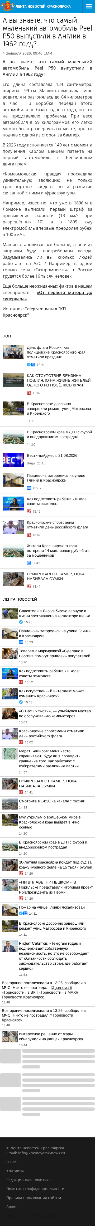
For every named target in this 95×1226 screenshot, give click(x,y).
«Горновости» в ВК (19, 992)
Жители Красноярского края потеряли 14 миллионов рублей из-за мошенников (58, 550)
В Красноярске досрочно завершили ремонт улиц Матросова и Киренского (59, 408)
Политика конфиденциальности (35, 1188)
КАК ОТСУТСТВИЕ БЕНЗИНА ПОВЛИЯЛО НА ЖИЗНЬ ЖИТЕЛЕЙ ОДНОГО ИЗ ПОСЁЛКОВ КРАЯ (59, 380)
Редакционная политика (28, 1179)
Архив (11, 1206)
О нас (11, 1161)
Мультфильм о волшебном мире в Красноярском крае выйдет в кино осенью (50, 822)
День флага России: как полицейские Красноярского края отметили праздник (56, 352)
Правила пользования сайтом (33, 1197)
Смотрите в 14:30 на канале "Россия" (52, 801)
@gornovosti (61, 987)
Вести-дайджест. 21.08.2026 (52, 455)
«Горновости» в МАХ (57, 992)
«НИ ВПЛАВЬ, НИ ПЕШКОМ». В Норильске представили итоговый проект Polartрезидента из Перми (56, 887)
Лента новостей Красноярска (33, 1215)
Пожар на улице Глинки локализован (52, 907)
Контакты (15, 1170)
